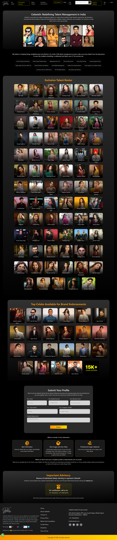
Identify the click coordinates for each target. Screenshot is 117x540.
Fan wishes (12, 3)
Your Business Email (75, 399)
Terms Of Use (44, 531)
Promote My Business (22, 3)
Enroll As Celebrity (95, 3)
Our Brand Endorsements (44, 3)
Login (111, 2)
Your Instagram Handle (65, 407)
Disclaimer (43, 528)
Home (42, 508)
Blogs (65, 2)
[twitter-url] (77, 524)
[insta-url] (70, 524)
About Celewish (45, 511)
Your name (30, 399)
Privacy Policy (44, 518)
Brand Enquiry (33, 3)
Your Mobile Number (54, 399)
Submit (58, 427)
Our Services (57, 2)
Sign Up (105, 3)
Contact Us (43, 515)
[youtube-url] (73, 524)
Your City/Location (32, 407)
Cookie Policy (44, 524)
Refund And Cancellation (47, 521)
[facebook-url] (81, 524)
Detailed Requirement (33, 416)
